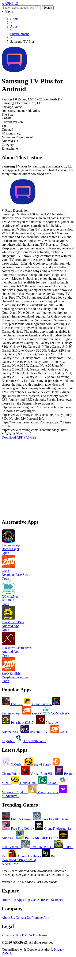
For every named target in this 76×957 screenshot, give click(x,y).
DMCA (7, 953)
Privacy (59, 949)
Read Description (16, 210)
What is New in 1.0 (18, 433)
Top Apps (17, 900)
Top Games (32, 900)
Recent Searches (52, 900)
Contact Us (23, 917)
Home (6, 900)
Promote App (40, 917)
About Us (8, 917)
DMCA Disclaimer (34, 935)
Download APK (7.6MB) (19, 437)
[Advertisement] (38, 477)
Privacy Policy (11, 935)
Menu (9, 11)
